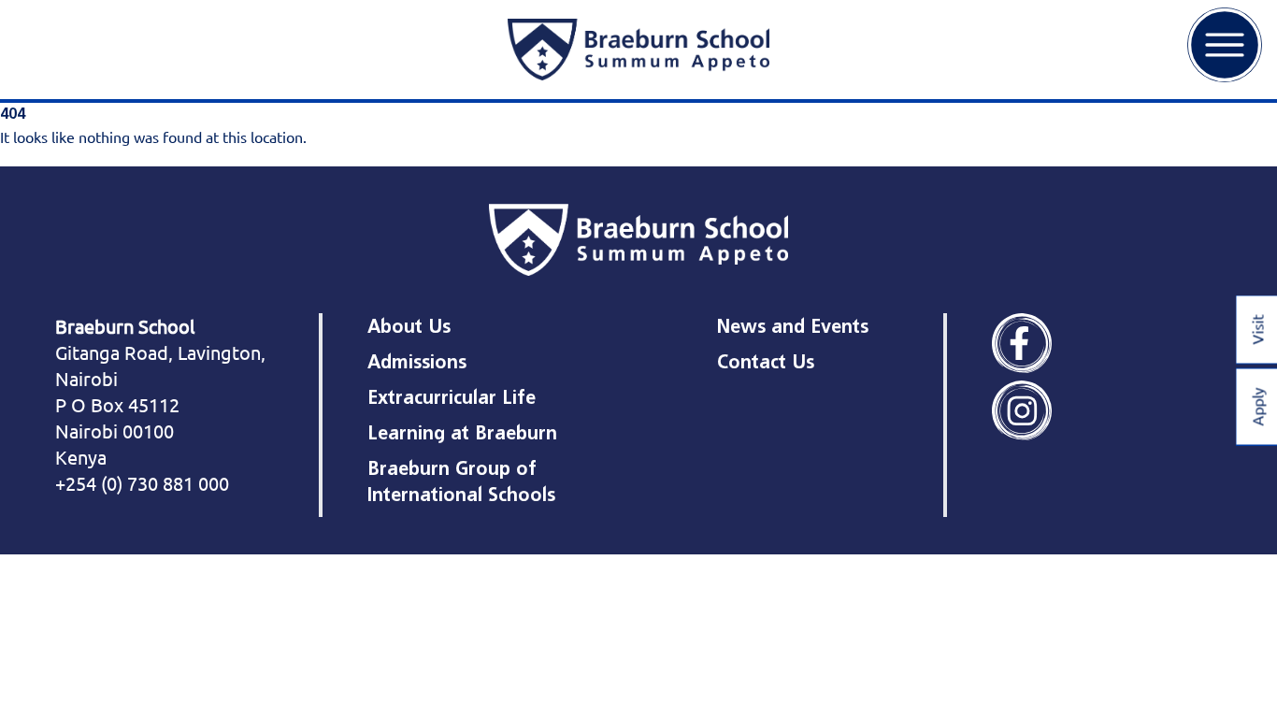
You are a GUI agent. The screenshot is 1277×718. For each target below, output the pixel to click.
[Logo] (638, 49)
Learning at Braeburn (462, 433)
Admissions (416, 362)
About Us (409, 326)
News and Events (792, 326)
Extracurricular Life (451, 397)
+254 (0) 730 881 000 (142, 483)
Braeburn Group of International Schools (461, 481)
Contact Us (765, 362)
